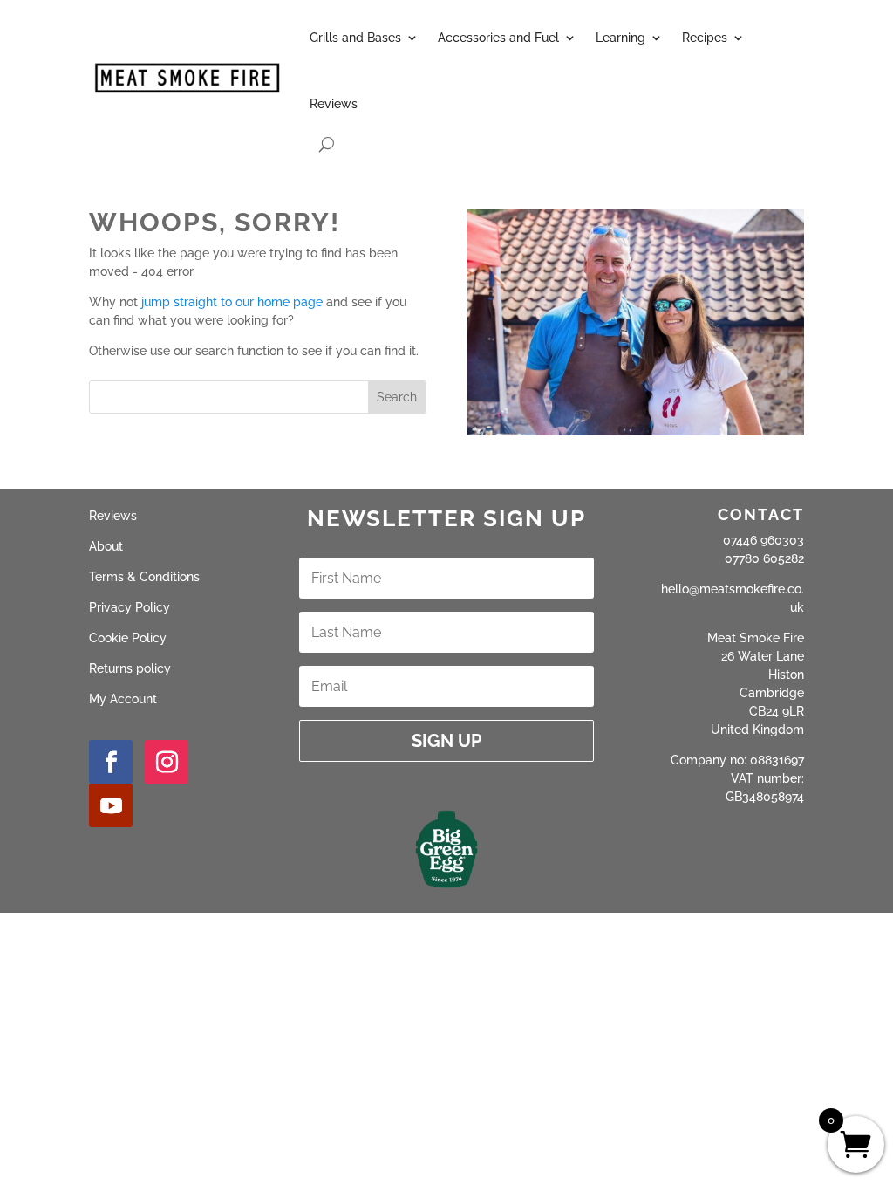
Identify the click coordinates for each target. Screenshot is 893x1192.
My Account (123, 699)
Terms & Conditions (144, 577)
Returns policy (130, 668)
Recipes (704, 38)
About (106, 546)
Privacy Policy (129, 607)
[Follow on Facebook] (111, 762)
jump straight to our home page (232, 302)
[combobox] (229, 397)
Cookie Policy (128, 638)
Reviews (334, 104)
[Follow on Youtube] (111, 805)
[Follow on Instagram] (166, 762)
